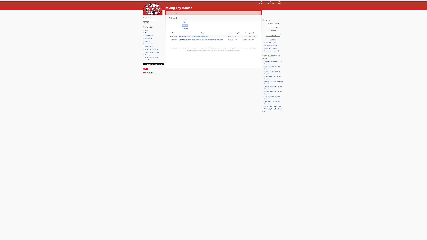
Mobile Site (270, 3)
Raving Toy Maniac (209, 48)
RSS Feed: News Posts (152, 52)
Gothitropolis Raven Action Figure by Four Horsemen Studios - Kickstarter (201, 40)
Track (185, 25)
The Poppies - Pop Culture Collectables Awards (193, 36)
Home (170, 13)
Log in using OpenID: (273, 23)
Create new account (270, 48)
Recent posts (149, 46)
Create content (149, 44)
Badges (185, 28)
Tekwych (175, 13)
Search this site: (147, 18)
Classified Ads (149, 35)
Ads (184, 22)
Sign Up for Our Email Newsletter (151, 59)
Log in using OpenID (270, 42)
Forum (261, 3)
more (264, 112)
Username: (273, 31)
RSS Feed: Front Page (151, 49)
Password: (273, 35)
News (279, 3)
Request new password (271, 51)
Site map (147, 55)
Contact (147, 41)
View (184, 19)
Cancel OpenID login (270, 45)
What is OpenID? (273, 27)
